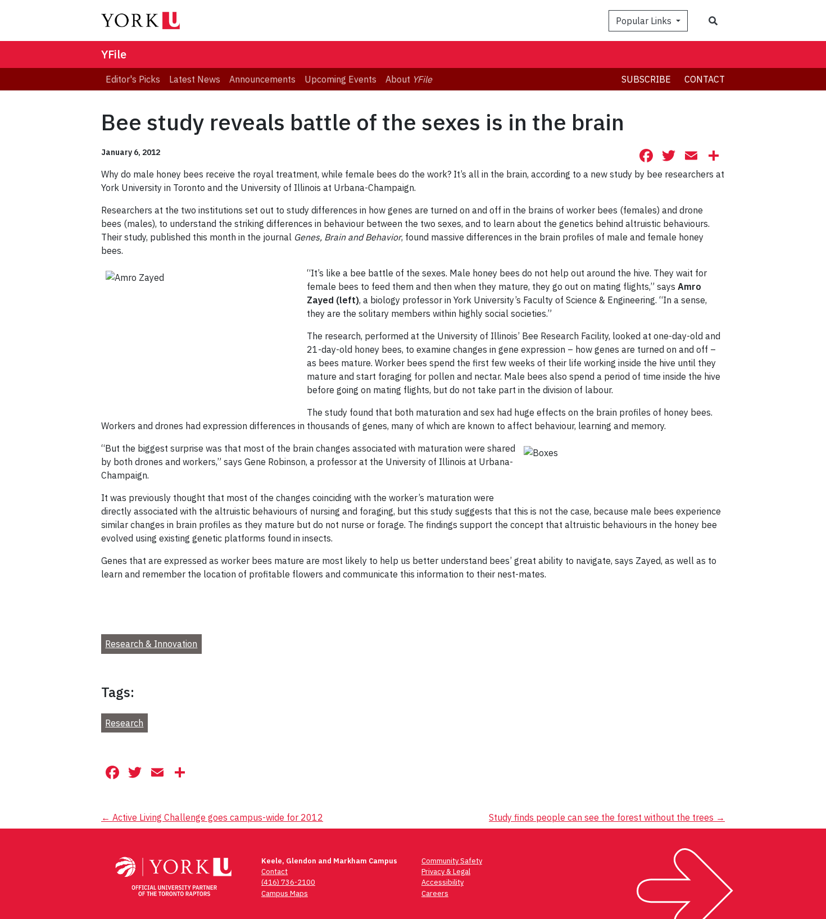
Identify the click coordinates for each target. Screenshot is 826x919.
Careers (434, 893)
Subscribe (646, 79)
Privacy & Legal (445, 871)
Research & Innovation (151, 643)
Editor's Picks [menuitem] (133, 79)
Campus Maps (284, 893)
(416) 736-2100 (288, 882)
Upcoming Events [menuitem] (340, 79)
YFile (113, 54)
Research (124, 723)
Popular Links (645, 20)
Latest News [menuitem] (194, 79)
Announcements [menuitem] (262, 79)
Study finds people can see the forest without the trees (607, 817)
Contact (704, 79)
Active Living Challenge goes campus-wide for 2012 (212, 817)
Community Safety (451, 861)
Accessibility (442, 882)
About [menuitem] (408, 79)
